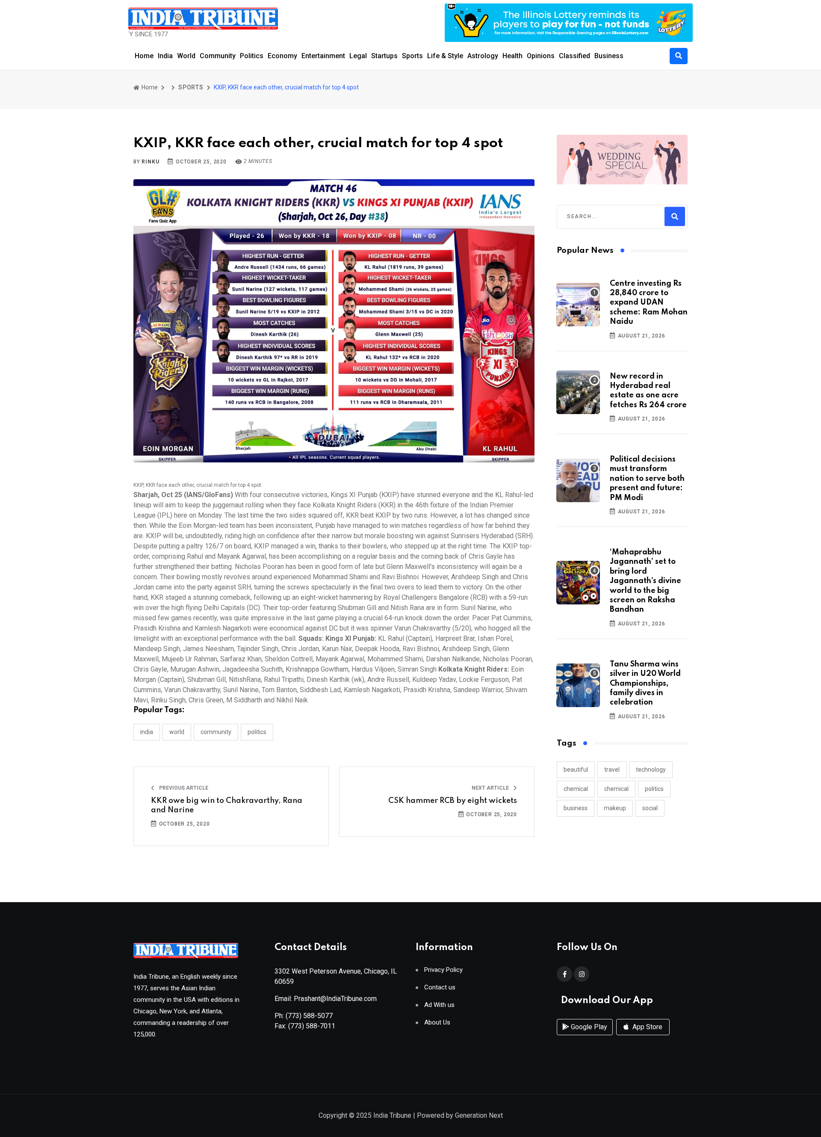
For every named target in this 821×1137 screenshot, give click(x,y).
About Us (437, 1022)
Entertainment (323, 56)
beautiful (576, 769)
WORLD (176, 731)
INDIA (146, 731)
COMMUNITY (216, 731)
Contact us (439, 987)
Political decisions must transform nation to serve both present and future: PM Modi (647, 479)
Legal (358, 56)
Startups (384, 56)
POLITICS (257, 731)
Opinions (541, 56)
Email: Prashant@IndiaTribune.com (326, 999)
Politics (251, 56)
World (186, 56)
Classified (574, 56)
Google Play (588, 1027)
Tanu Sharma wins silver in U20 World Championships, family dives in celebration (645, 683)
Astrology (482, 56)
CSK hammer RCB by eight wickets (452, 801)
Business (608, 56)
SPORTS (191, 87)
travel (612, 769)
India (165, 56)
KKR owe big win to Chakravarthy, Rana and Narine (226, 805)
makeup (615, 808)
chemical (576, 788)
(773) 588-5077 (309, 1016)
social (650, 808)
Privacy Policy (443, 970)
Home (144, 56)
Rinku (150, 162)
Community (218, 56)
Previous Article (183, 788)
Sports (412, 56)
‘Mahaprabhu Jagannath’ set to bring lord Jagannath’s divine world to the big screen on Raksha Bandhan (645, 580)
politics (654, 788)
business (576, 808)
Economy (282, 56)
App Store (646, 1027)
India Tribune (392, 1115)
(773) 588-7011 (311, 1026)
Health (512, 56)
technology (651, 769)
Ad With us (439, 1005)
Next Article (491, 788)
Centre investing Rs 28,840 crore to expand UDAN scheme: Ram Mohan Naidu (649, 303)
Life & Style (445, 56)
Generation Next (479, 1115)
